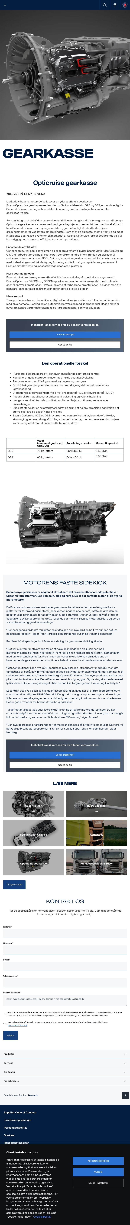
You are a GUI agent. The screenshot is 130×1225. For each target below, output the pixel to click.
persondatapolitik (17, 1025)
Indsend (10, 1035)
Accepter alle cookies (98, 1161)
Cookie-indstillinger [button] (65, 334)
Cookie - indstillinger (98, 1183)
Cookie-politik (42, 1216)
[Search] (105, 5)
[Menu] (5, 5)
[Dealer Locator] (115, 5)
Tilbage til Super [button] (14, 884)
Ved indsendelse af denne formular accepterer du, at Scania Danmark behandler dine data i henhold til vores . (58, 1024)
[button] (65, 1054)
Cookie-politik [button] (65, 344)
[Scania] (125, 5)
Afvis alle (98, 1172)
